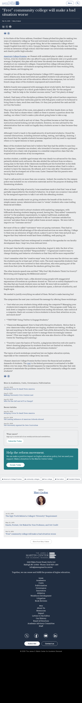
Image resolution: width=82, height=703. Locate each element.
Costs (23, 383)
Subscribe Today (15, 441)
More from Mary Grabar (41, 541)
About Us (41, 608)
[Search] (78, 3)
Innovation (41, 591)
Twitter (26, 635)
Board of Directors (41, 621)
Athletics (41, 593)
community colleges (33, 479)
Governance (32, 383)
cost (29, 363)
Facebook (36, 635)
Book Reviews (41, 601)
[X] (7, 26)
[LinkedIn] (3, 26)
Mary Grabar (16, 21)
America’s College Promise (15, 56)
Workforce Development (41, 596)
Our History (41, 618)
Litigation (41, 598)
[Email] (5, 33)
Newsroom (41, 611)
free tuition (60, 479)
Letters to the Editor (41, 616)
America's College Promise (13, 479)
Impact (41, 613)
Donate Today (15, 465)
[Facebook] (10, 26)
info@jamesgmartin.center (41, 567)
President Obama (74, 479)
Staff (41, 626)
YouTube (45, 635)
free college (48, 479)
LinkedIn (55, 635)
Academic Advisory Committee (41, 624)
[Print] (8, 33)
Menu (70, 3)
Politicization (45, 383)
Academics (15, 383)
